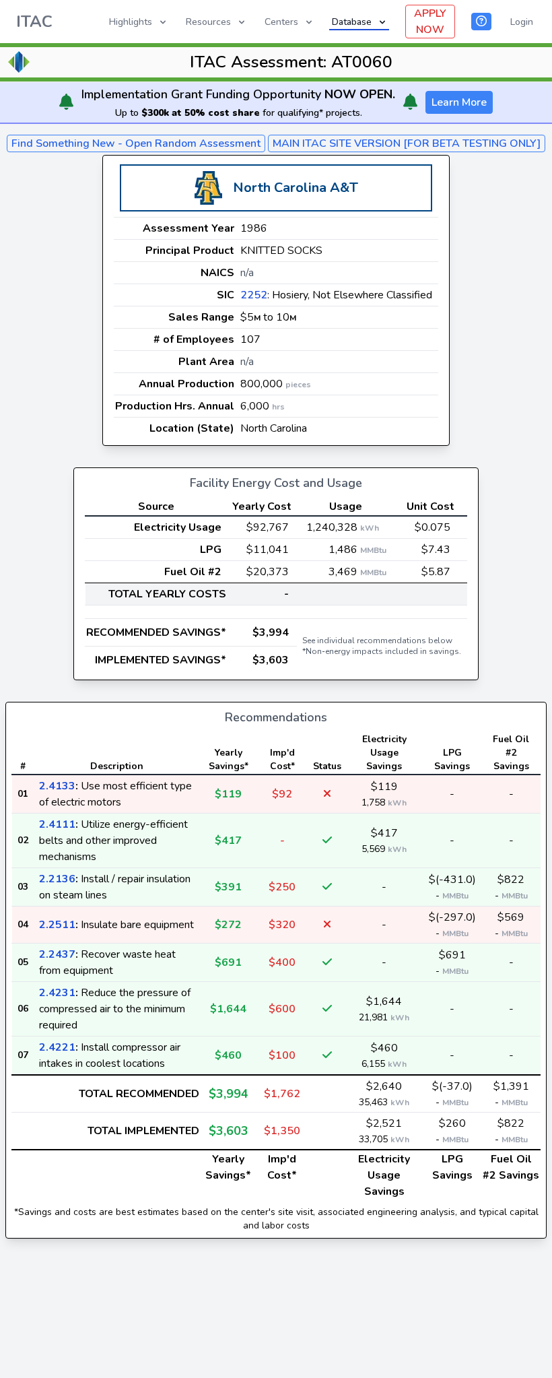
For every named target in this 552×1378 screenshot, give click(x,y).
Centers (281, 21)
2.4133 (57, 786)
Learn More (459, 102)
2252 (253, 295)
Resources (208, 21)
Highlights (130, 21)
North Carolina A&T (295, 187)
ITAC (34, 21)
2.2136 (57, 879)
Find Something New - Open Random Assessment (136, 143)
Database (352, 21)
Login (521, 21)
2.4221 (57, 1047)
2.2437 (57, 954)
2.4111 (57, 824)
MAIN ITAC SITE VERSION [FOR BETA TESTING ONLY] (407, 143)
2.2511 (57, 924)
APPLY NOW (430, 21)
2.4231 (57, 992)
